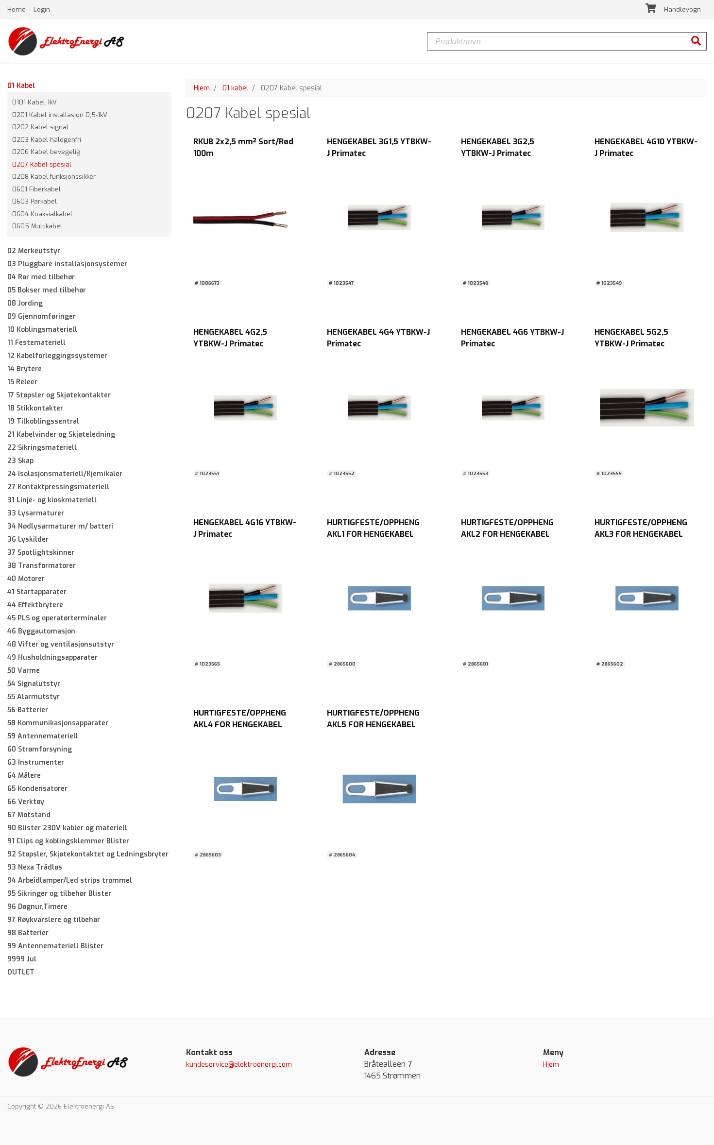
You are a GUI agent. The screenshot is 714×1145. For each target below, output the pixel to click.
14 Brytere (24, 369)
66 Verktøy (25, 801)
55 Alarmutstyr (33, 696)
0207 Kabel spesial (41, 164)
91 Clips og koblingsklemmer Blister (68, 841)
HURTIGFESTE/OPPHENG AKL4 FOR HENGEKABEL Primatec (239, 724)
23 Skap (20, 460)
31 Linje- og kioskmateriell (52, 500)
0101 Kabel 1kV (34, 102)
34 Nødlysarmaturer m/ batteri (60, 526)
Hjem (202, 88)
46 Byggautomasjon (41, 631)
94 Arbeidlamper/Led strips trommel (69, 880)
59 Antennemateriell (42, 736)
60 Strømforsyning (39, 749)
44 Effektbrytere (35, 605)
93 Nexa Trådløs (34, 867)
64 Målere (24, 775)
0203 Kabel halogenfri (46, 140)
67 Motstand (29, 815)
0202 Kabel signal (40, 127)
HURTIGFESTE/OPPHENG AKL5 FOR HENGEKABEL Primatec (373, 724)
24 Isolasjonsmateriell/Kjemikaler (64, 474)
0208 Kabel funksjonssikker (54, 176)
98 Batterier (28, 933)
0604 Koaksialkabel (42, 214)
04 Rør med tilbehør (41, 277)
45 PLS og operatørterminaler (57, 618)
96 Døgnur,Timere (37, 906)
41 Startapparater (37, 592)
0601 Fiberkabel (36, 189)
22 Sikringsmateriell (42, 447)
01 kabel (235, 88)
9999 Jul (21, 959)
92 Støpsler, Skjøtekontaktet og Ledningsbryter (88, 854)
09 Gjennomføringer (41, 316)
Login (42, 9)
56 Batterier (27, 710)
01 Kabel (21, 85)
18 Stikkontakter (35, 408)
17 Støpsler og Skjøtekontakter (59, 395)
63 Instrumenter (35, 762)
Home (17, 9)
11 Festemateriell (36, 342)
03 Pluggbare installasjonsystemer (67, 264)
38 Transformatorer (41, 565)
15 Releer (22, 382)
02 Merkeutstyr (33, 251)
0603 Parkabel (34, 201)
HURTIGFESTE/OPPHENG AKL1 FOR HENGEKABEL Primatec (373, 534)
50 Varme (23, 670)
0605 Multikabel (37, 226)
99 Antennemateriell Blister (55, 946)
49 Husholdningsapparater (52, 657)
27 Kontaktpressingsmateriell (58, 487)
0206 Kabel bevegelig (46, 152)
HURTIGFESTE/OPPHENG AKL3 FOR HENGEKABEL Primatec (641, 534)
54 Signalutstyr (33, 683)
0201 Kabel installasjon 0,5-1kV (59, 115)
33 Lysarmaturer (35, 513)
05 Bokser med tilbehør (46, 290)
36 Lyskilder (28, 539)
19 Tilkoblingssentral (43, 421)
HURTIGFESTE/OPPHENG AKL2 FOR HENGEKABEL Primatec (507, 534)
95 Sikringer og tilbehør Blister (59, 893)
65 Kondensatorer (37, 788)
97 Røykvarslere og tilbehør (53, 919)
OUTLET (20, 972)
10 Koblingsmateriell (42, 329)
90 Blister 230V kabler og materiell (67, 828)
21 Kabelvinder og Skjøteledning (61, 434)
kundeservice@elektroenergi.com (239, 1064)
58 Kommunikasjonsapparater (57, 723)
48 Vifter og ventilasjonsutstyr (60, 644)
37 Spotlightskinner (40, 552)
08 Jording (25, 303)
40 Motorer (26, 578)
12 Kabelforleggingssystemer (57, 355)
